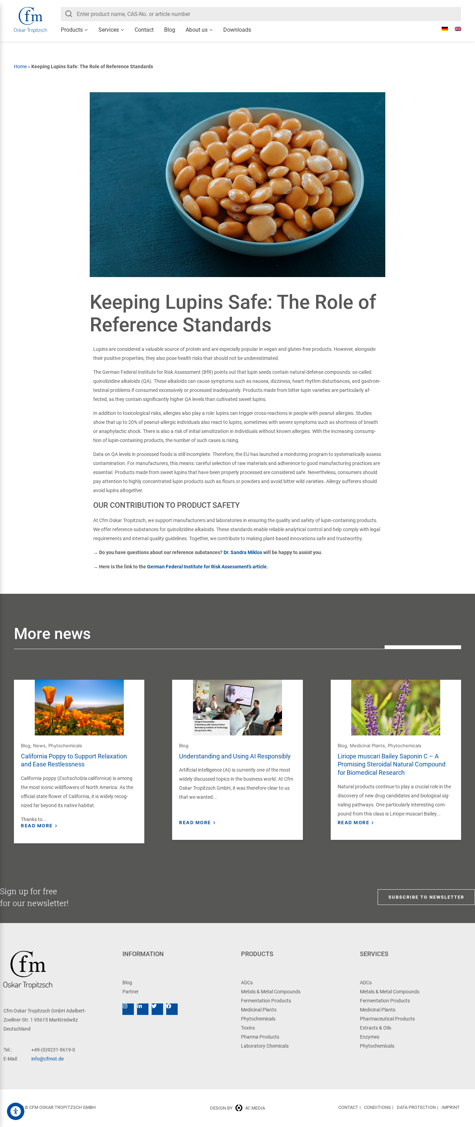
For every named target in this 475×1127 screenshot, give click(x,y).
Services (108, 29)
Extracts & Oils (375, 1028)
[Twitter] (157, 1009)
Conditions (377, 1107)
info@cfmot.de (47, 1059)
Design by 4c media (237, 1108)
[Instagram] (128, 1009)
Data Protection (416, 1107)
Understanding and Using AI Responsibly (235, 756)
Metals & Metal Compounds (270, 991)
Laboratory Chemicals (265, 1046)
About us (197, 29)
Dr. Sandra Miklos (243, 552)
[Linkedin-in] (142, 1009)
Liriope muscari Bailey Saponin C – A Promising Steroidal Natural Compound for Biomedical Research (391, 764)
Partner (130, 991)
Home (20, 66)
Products (72, 29)
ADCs (247, 982)
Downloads (237, 29)
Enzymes (369, 1037)
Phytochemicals (65, 745)
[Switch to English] (454, 29)
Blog (169, 29)
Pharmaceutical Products (387, 1019)
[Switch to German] (441, 29)
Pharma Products (260, 1037)
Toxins (248, 1028)
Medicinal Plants (367, 745)
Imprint (451, 1107)
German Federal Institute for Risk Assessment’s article (207, 566)
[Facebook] (172, 1009)
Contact (144, 29)
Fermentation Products (266, 1000)
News (39, 745)
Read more (37, 825)
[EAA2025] (15, 1111)
